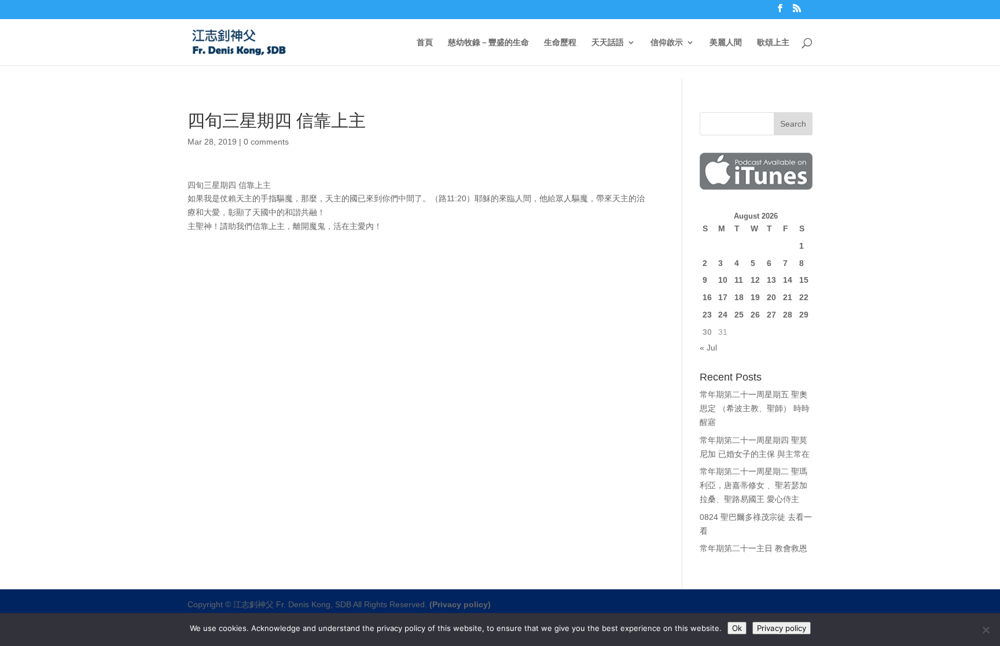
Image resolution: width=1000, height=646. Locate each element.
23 (707, 314)
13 (771, 280)
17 (722, 297)
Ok (737, 628)
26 (755, 314)
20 (771, 297)
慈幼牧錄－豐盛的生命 (488, 42)
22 (803, 297)
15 (803, 280)
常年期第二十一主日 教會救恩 (753, 548)
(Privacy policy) (460, 604)
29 (803, 314)
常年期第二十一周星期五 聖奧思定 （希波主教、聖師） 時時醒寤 (755, 408)
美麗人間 (725, 42)
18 (739, 297)
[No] (985, 630)
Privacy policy (781, 628)
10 (722, 280)
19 (755, 297)
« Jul (708, 347)
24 (722, 314)
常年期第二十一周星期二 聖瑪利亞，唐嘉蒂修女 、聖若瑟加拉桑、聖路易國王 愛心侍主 (753, 485)
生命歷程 (560, 42)
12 (755, 280)
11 (738, 280)
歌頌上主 (773, 42)
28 (787, 314)
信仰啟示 (666, 42)
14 (787, 280)
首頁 (425, 42)
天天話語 (607, 42)
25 (739, 314)
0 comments (266, 141)
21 (787, 297)
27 (771, 314)
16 (707, 297)
